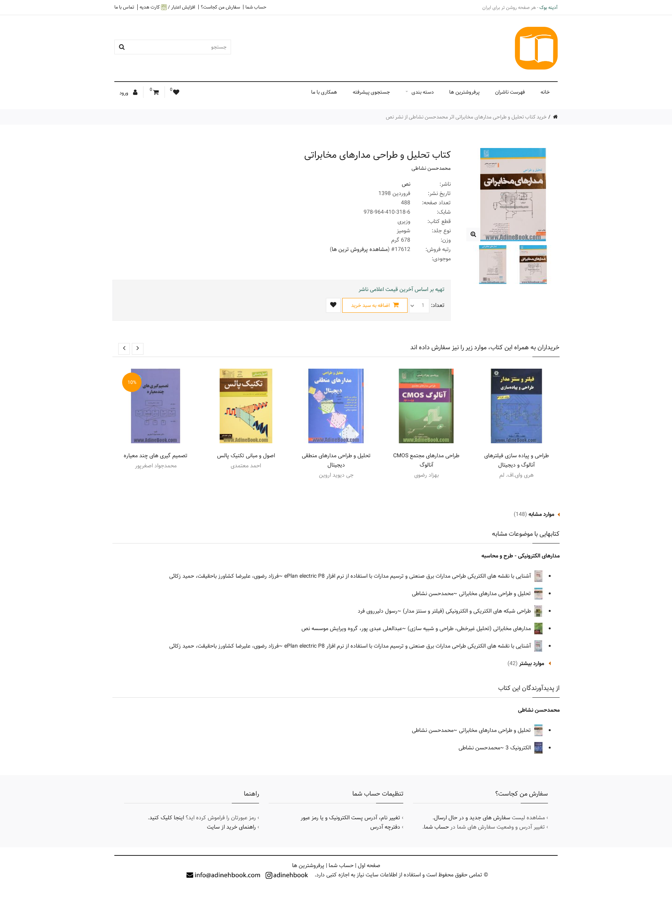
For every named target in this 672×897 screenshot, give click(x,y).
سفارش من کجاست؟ (220, 7)
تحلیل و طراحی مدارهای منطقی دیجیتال (336, 460)
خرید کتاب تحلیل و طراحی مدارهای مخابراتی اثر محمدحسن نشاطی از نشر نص (466, 117)
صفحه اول (369, 865)
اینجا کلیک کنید (166, 817)
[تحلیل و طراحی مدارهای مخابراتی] (473, 234)
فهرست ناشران (510, 92)
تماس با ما (124, 7)
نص (406, 184)
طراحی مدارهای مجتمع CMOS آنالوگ (426, 460)
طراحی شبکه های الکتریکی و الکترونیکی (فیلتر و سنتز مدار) (467, 611)
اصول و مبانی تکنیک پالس (246, 455)
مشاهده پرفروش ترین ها (360, 249)
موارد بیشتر (531, 663)
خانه (545, 92)
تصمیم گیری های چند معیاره (155, 455)
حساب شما (255, 7)
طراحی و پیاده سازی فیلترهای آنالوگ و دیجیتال (516, 460)
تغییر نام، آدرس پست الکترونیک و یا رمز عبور (350, 817)
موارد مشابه (541, 514)
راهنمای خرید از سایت (231, 827)
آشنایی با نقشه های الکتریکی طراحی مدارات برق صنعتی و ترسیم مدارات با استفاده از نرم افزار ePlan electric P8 (408, 576)
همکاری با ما (324, 92)
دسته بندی (422, 92)
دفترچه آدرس (385, 827)
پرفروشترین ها (464, 92)
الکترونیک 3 (519, 747)
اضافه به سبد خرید (371, 305)
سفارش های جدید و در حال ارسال (472, 817)
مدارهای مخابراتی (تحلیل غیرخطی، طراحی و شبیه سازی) (470, 628)
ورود (124, 93)
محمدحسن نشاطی (431, 168)
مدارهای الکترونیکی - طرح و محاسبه (520, 556)
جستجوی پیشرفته (371, 92)
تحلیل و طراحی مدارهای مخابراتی (495, 593)
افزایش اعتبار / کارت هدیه (167, 7)
